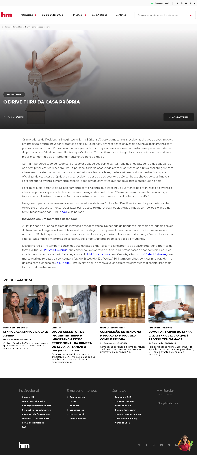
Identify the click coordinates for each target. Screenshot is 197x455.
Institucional (27, 15)
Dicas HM (56, 328)
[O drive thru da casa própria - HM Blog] (24, 447)
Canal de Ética (122, 423)
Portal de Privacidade (33, 423)
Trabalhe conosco (124, 401)
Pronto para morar (79, 418)
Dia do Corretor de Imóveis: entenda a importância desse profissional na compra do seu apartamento (72, 339)
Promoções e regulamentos (36, 410)
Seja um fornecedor (125, 410)
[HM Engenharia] (6, 16)
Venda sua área (123, 405)
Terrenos (74, 405)
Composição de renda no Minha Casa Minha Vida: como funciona (120, 335)
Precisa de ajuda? (162, 3)
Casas (73, 401)
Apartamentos (77, 397)
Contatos (121, 15)
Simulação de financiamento (36, 405)
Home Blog (17, 27)
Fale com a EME (123, 397)
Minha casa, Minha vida (33, 401)
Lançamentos (77, 410)
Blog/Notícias (99, 15)
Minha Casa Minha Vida (15, 328)
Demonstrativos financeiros (36, 418)
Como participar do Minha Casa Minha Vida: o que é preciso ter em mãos (170, 335)
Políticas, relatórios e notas (36, 414)
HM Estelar (77, 15)
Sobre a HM (28, 397)
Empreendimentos (52, 15)
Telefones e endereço (126, 418)
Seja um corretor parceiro (128, 414)
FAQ (24, 427)
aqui (65, 212)
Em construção (77, 414)
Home (7, 27)
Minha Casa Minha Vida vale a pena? (25, 333)
